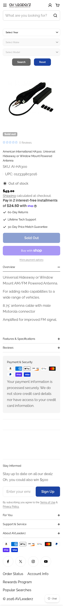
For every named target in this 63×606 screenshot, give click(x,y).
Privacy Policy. (11, 506)
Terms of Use (47, 502)
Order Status (13, 574)
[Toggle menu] (5, 5)
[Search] (55, 15)
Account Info (37, 574)
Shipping (9, 196)
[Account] (50, 5)
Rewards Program (17, 582)
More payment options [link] (31, 260)
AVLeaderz (24, 599)
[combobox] (31, 15)
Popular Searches (17, 590)
